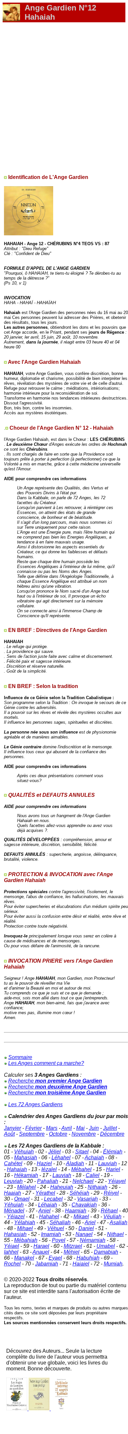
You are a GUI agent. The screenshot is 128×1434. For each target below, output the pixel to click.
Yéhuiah (14, 1205)
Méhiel (71, 1252)
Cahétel (13, 1163)
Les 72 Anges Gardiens (35, 1104)
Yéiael (11, 1246)
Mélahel (26, 1187)
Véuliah (112, 1216)
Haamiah (75, 1210)
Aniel (44, 1210)
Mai (80, 1128)
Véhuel (55, 1228)
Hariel (113, 1169)
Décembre (112, 1134)
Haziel (44, 1163)
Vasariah (87, 1199)
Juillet (110, 1128)
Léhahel (61, 1157)
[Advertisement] (64, 95)
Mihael (25, 1228)
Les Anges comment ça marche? (46, 1063)
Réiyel (111, 1193)
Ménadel (14, 1210)
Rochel (12, 1264)
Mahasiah (25, 1157)
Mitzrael (73, 1246)
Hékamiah (26, 1175)
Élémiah (112, 1151)
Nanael (84, 1234)
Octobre (58, 1134)
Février (33, 1128)
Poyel (58, 1240)
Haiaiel (81, 1264)
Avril (66, 1128)
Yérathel (45, 1193)
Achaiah (94, 1157)
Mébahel (81, 1169)
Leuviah (13, 1181)
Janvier (12, 1128)
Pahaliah (47, 1181)
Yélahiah (24, 1222)
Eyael (55, 1258)
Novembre (84, 1134)
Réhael (109, 1210)
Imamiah (51, 1234)
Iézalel (49, 1169)
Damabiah (106, 1252)
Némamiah (92, 1240)
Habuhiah (87, 1258)
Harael (41, 1246)
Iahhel (11, 1252)
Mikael (81, 1216)
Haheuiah (61, 1187)
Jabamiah (46, 1264)
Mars (51, 1128)
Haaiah (12, 1193)
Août (9, 1134)
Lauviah (107, 1163)
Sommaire (20, 1057)
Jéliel (54, 1151)
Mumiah (113, 1264)
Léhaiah (47, 1205)
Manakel (24, 1258)
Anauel (40, 1252)
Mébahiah (25, 1240)
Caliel (92, 1175)
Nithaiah (97, 1187)
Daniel (86, 1228)
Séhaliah (60, 1222)
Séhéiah (79, 1193)
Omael (22, 1199)
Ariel (90, 1222)
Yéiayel (117, 1181)
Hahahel (49, 1216)
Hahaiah (17, 1169)
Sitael (82, 1151)
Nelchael (83, 1181)
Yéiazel (16, 1216)
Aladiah (75, 1163)
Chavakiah (84, 1205)
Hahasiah (15, 1234)
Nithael (115, 1234)
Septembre (32, 1134)
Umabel (105, 1246)
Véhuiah (24, 1151)
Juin (94, 1128)
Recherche (55, 1081)
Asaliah (118, 1222)
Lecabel (53, 1199)
